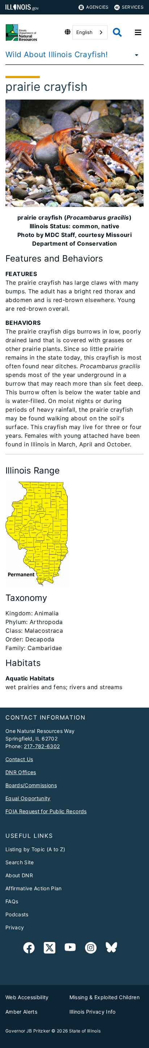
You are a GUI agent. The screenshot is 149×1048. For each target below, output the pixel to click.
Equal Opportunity (28, 798)
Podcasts (17, 914)
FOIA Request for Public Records (46, 811)
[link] (29, 949)
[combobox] (89, 32)
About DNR (19, 875)
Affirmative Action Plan (33, 888)
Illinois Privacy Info (92, 1012)
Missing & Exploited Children (104, 997)
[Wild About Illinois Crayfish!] (134, 54)
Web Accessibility (27, 997)
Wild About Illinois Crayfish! (56, 54)
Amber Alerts (21, 1012)
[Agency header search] (117, 32)
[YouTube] (70, 949)
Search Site (19, 862)
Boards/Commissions (31, 785)
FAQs (11, 901)
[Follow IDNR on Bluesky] (111, 949)
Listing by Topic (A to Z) (35, 849)
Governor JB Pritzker (27, 1031)
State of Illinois (85, 1031)
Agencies (97, 7)
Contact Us (19, 759)
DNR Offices (20, 772)
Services (133, 7)
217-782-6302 (42, 746)
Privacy (14, 927)
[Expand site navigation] (138, 33)
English (84, 32)
